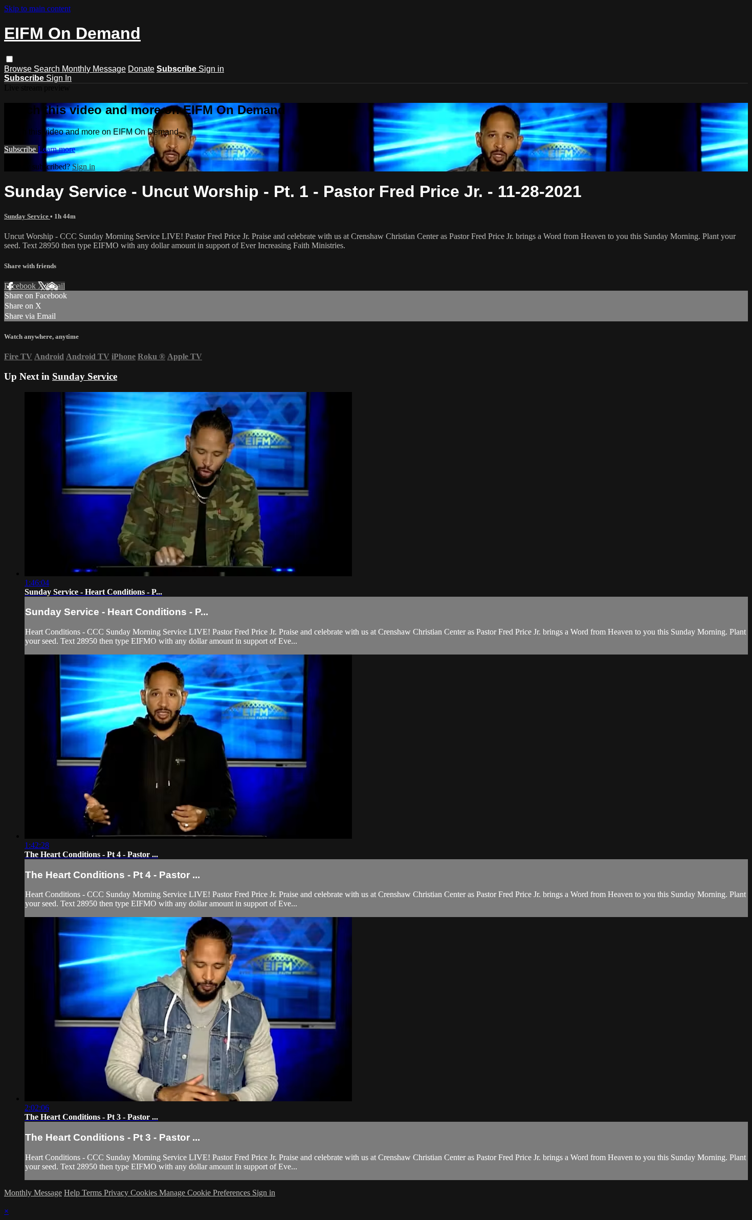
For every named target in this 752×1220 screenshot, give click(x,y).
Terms (93, 1192)
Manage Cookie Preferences (205, 1192)
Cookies (144, 1192)
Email (55, 285)
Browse (19, 68)
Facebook (21, 285)
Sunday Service (27, 216)
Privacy (117, 1192)
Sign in (211, 68)
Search (48, 68)
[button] (9, 59)
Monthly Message (94, 68)
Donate (141, 68)
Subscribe (21, 149)
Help (73, 1192)
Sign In (59, 78)
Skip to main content (37, 8)
